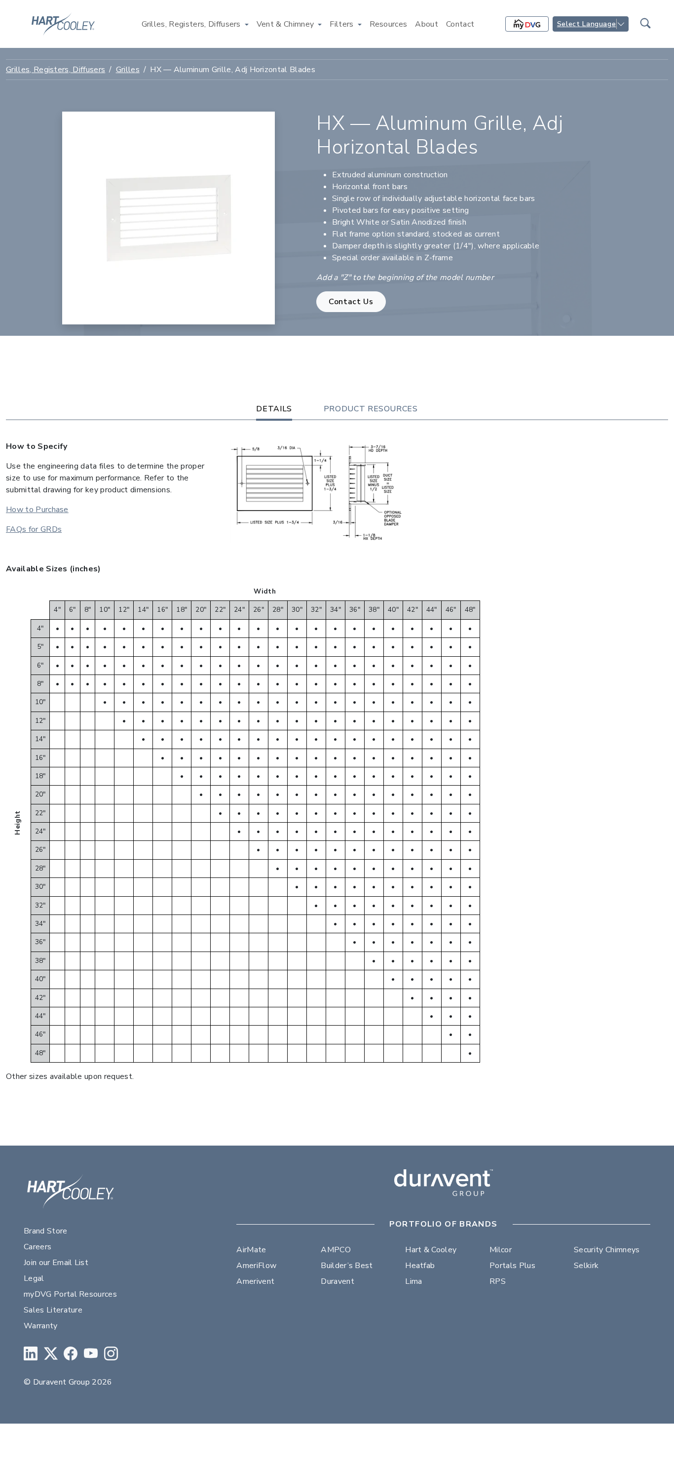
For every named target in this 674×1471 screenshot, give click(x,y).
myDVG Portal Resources (70, 1294)
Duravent (337, 1281)
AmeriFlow (256, 1265)
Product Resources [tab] (371, 408)
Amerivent (255, 1281)
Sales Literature (53, 1310)
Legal (34, 1278)
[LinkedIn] (30, 1354)
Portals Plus (512, 1265)
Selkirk (586, 1265)
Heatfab (420, 1265)
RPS (497, 1281)
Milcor (500, 1249)
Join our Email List (56, 1262)
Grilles (128, 69)
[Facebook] (70, 1354)
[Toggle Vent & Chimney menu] (320, 24)
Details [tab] (274, 408)
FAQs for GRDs (34, 529)
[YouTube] (91, 1354)
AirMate (251, 1249)
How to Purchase (37, 509)
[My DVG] (527, 24)
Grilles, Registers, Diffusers (55, 69)
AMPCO (336, 1249)
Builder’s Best (347, 1265)
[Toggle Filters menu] (360, 24)
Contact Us (351, 301)
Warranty (41, 1325)
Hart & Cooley (430, 1249)
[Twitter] (51, 1354)
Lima (413, 1281)
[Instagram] (111, 1354)
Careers (37, 1246)
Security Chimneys (606, 1249)
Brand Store (46, 1231)
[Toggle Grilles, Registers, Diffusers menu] (247, 24)
